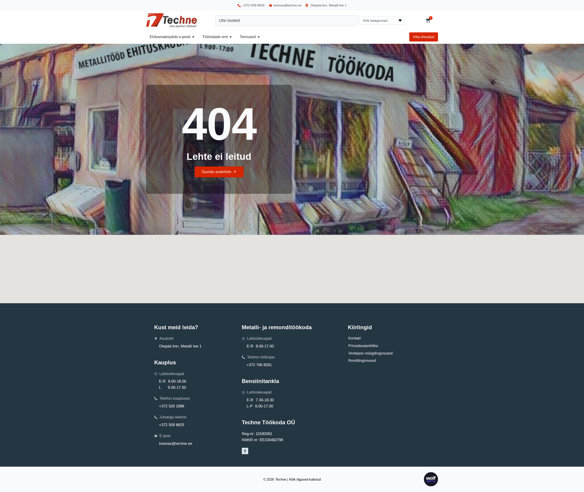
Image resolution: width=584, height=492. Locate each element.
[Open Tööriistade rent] (230, 37)
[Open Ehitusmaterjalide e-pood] (193, 37)
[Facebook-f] (245, 451)
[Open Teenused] (259, 37)
